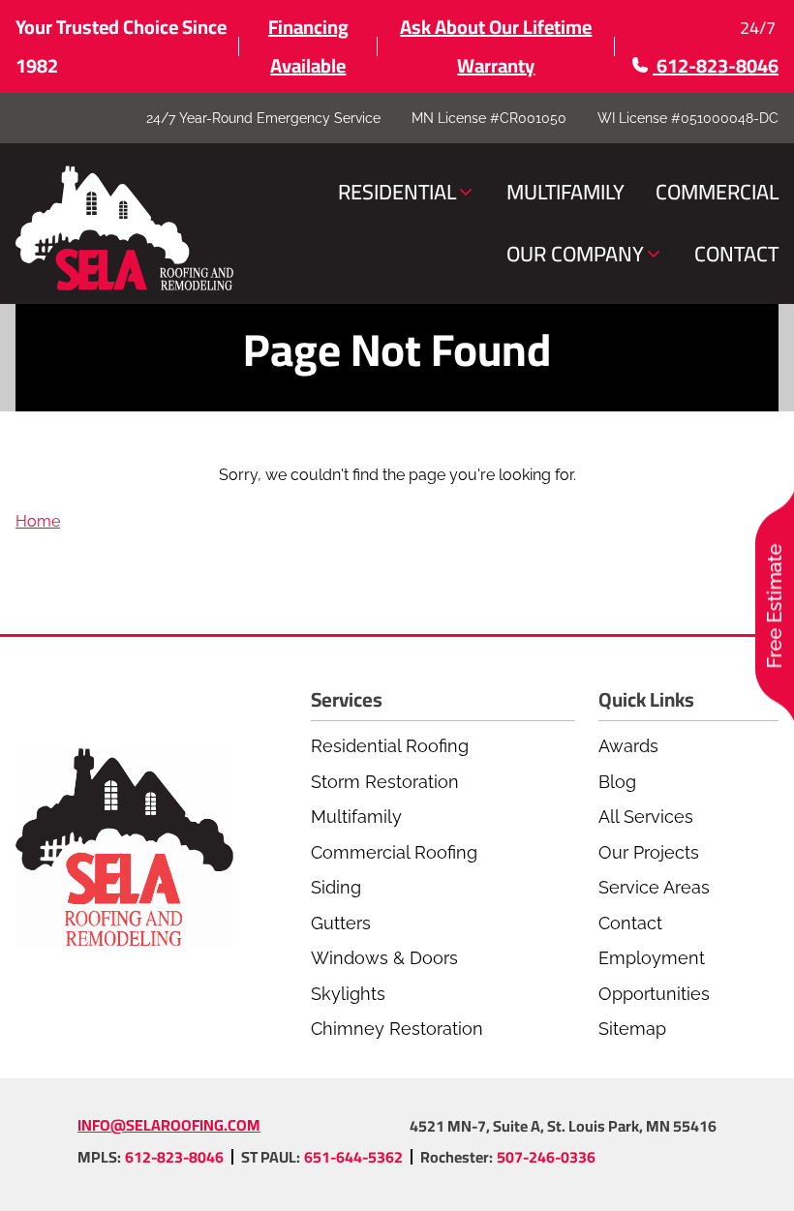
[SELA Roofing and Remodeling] (124, 229)
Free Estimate (774, 605)
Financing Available (308, 46)
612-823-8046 (174, 1156)
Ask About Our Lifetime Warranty (496, 46)
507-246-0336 (546, 1156)
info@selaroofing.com (168, 1124)
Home (37, 521)
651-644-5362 (353, 1156)
